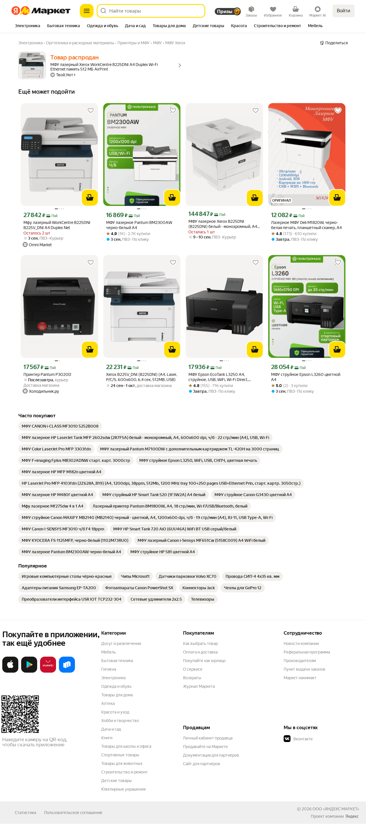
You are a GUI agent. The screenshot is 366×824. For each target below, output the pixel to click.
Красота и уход (115, 712)
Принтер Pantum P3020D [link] (47, 374)
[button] (324, 739)
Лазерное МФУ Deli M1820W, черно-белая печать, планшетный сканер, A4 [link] (306, 225)
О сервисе (192, 669)
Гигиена (108, 669)
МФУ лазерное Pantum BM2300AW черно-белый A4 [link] (139, 225)
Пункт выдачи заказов (304, 669)
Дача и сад (111, 729)
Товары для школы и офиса (126, 746)
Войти (343, 10)
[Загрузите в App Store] (10, 671)
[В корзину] (89, 197)
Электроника (113, 677)
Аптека (108, 703)
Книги (106, 737)
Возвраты (192, 677)
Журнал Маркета (199, 686)
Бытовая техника (117, 660)
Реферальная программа (307, 652)
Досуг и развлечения (121, 643)
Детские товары (116, 780)
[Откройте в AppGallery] (48, 671)
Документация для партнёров (211, 755)
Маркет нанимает (300, 677)
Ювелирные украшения (123, 789)
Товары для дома (117, 695)
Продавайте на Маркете (205, 746)
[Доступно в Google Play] (29, 671)
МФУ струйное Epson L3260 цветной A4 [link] (305, 377)
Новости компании (301, 643)
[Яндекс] (352, 816)
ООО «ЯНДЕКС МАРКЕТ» (336, 809)
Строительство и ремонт (124, 772)
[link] (60, 426)
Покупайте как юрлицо (204, 660)
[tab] (27, 26)
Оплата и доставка (200, 652)
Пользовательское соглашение (73, 812)
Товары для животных (121, 763)
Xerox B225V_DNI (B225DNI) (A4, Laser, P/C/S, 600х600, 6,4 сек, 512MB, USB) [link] (141, 377)
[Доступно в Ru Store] (67, 671)
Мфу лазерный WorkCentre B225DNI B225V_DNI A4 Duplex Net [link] (56, 225)
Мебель (108, 652)
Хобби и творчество (120, 720)
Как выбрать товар (200, 643)
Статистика (25, 812)
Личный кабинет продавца (207, 738)
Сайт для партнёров (201, 763)
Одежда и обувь (116, 686)
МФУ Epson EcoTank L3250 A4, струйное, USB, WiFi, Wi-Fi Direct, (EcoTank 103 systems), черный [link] (218, 377)
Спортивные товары (120, 755)
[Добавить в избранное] (91, 111)
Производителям (300, 660)
